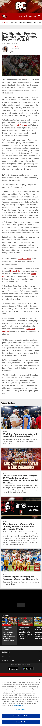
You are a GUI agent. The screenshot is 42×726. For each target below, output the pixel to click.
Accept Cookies (21, 722)
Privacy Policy (18, 705)
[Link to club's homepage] (4, 15)
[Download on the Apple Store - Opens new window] (13, 674)
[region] (21, 701)
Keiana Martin (14, 47)
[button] (21, 65)
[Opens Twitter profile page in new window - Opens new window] (11, 51)
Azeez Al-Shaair (24, 264)
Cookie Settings (21, 710)
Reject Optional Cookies (21, 716)
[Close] (39, 679)
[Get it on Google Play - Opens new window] (28, 675)
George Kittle (15, 276)
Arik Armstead (22, 125)
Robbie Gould (33, 279)
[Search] (35, 16)
